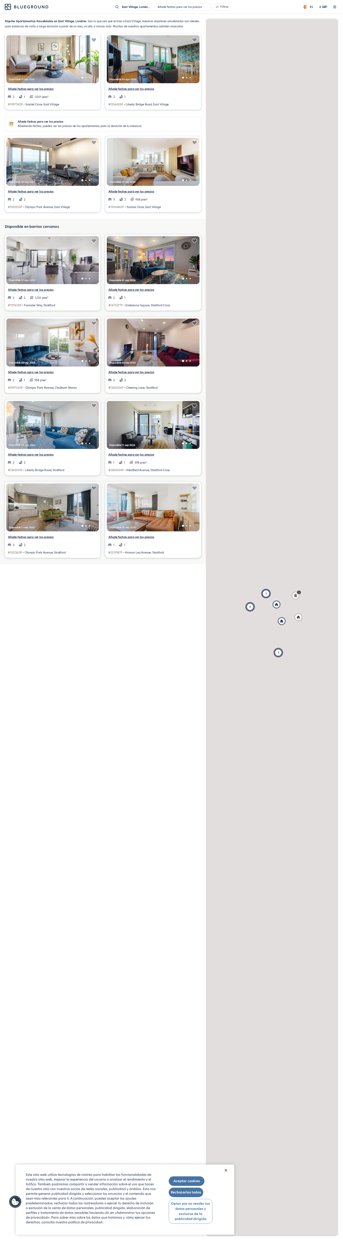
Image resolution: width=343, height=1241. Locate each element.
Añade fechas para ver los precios (31, 89)
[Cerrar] (226, 1170)
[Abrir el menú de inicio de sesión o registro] (334, 7)
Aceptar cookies (186, 1181)
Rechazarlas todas (186, 1192)
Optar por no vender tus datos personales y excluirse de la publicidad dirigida (190, 1211)
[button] (250, 607)
